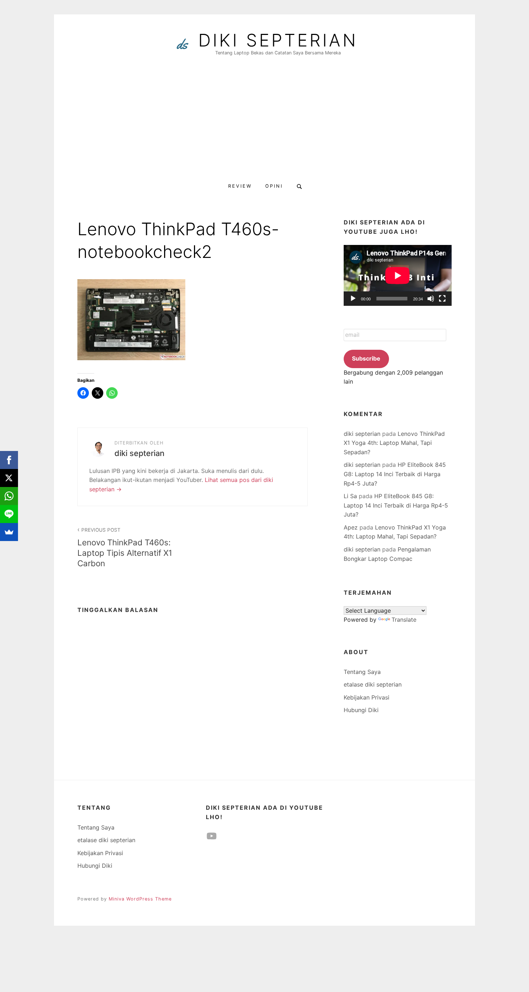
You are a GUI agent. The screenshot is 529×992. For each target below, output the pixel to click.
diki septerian (278, 40)
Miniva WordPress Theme (140, 899)
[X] (9, 478)
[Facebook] (9, 460)
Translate (404, 619)
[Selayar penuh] (442, 298)
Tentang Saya (362, 671)
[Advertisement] (264, 123)
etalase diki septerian (373, 684)
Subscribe (366, 358)
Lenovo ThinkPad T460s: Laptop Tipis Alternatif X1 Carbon (124, 547)
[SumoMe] (9, 532)
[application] (398, 275)
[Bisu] (430, 298)
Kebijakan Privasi (366, 697)
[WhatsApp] (9, 496)
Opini (274, 186)
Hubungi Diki (361, 710)
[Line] (9, 514)
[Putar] (353, 298)
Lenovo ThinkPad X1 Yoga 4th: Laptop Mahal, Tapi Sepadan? (394, 443)
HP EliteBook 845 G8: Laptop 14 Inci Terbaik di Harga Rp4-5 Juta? (395, 474)
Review (240, 186)
